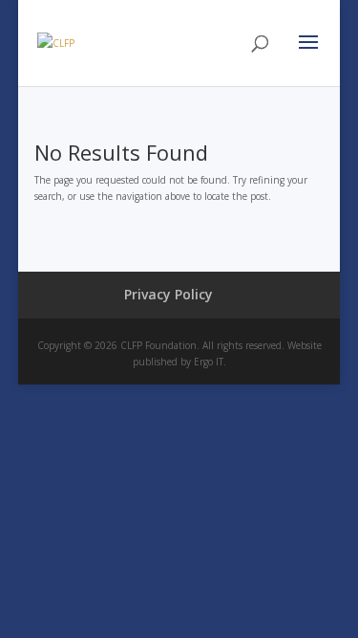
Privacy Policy (168, 294)
